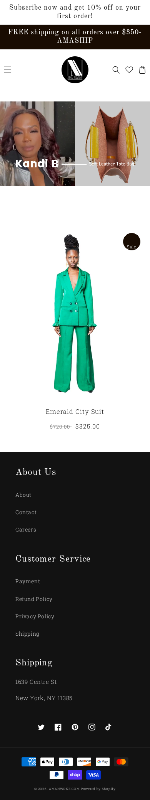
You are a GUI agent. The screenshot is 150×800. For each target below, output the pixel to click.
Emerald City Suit (75, 411)
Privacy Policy (34, 616)
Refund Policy (34, 599)
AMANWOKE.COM (65, 788)
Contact (26, 512)
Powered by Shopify (98, 788)
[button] (7, 69)
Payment (27, 581)
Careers (25, 529)
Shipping (27, 633)
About (23, 494)
